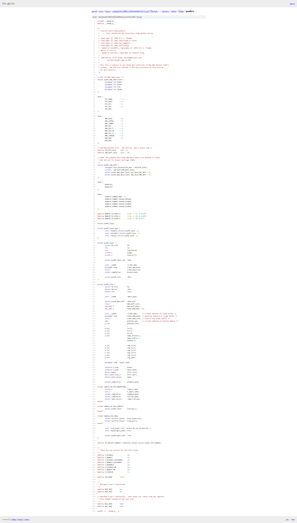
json (293, 519)
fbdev (181, 11)
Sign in (292, 4)
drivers (165, 11)
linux (107, 11)
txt (287, 519)
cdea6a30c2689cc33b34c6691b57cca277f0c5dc (135, 11)
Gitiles (14, 519)
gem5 (94, 11)
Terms (26, 519)
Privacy (20, 519)
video (173, 11)
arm (101, 11)
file (139, 17)
